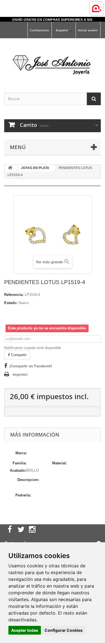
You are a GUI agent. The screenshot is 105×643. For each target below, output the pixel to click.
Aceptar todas (24, 630)
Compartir (18, 355)
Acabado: (18, 470)
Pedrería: (23, 495)
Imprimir (20, 374)
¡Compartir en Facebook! (30, 366)
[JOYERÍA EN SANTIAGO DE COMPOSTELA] (52, 19)
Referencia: (14, 295)
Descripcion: (28, 480)
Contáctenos (39, 30)
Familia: (20, 463)
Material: (59, 463)
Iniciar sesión (88, 30)
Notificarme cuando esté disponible (32, 348)
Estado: (10, 303)
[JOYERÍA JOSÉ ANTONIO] (52, 60)
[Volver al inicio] (10, 168)
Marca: (21, 453)
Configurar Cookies (64, 630)
